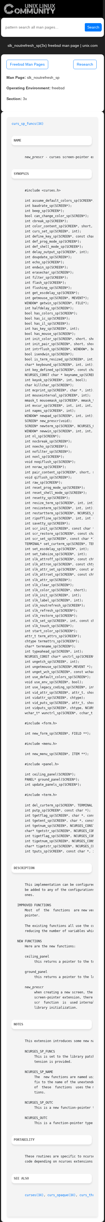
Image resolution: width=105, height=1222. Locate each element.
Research (85, 64)
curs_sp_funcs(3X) (28, 124)
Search (93, 27)
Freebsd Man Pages (27, 64)
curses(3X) (34, 1195)
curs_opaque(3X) (61, 1195)
